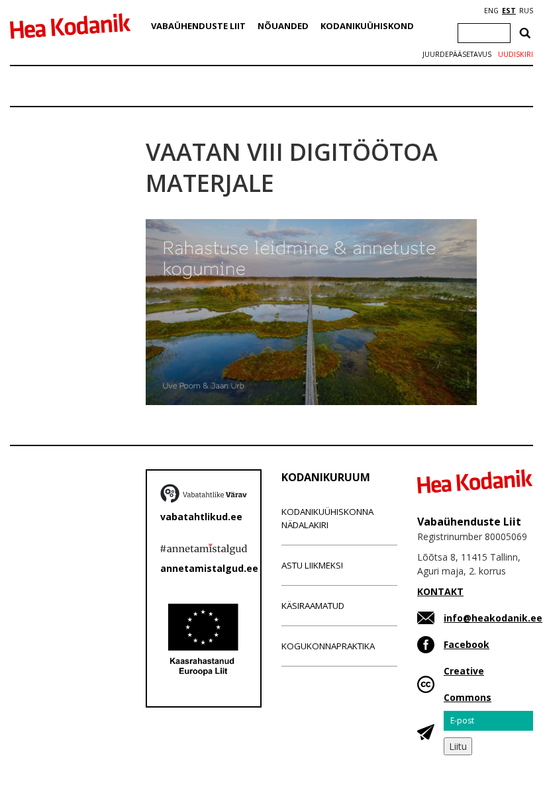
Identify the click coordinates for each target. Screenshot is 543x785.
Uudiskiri (515, 54)
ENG (491, 10)
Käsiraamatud (312, 606)
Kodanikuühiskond (367, 26)
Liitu (458, 746)
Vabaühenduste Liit (198, 26)
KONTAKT (440, 591)
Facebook (466, 644)
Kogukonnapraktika (328, 646)
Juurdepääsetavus (456, 54)
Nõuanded (283, 26)
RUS (526, 10)
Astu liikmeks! (312, 565)
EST (509, 10)
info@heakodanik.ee (493, 618)
